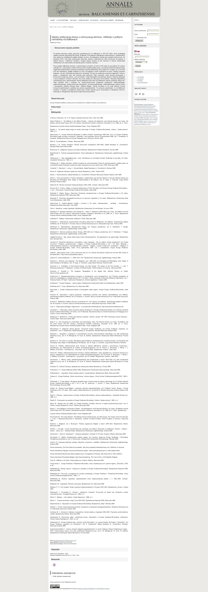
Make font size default (140, 94)
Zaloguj (73, 20)
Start (52, 20)
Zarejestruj (83, 20)
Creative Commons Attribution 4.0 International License (93, 588)
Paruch (71, 27)
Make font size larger (143, 94)
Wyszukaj (94, 20)
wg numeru (140, 77)
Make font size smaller (136, 94)
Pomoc (136, 20)
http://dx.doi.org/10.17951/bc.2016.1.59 (64, 540)
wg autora (140, 79)
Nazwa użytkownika (140, 30)
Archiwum (119, 20)
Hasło (136, 34)
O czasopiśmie (62, 20)
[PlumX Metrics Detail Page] (54, 564)
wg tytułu (140, 80)
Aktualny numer (107, 20)
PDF (51, 109)
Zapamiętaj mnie (142, 37)
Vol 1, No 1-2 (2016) (60, 27)
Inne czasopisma (142, 82)
